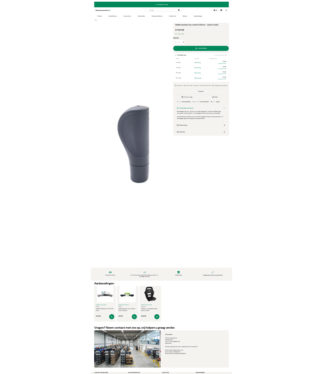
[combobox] (163, 10)
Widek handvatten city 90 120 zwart (104, 309)
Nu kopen (201, 91)
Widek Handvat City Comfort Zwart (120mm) (126, 309)
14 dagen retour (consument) (220, 85)
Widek (217, 101)
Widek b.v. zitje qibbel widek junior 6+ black (149, 309)
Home (95, 20)
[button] (226, 10)
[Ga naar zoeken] (179, 10)
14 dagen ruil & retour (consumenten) (213, 275)
